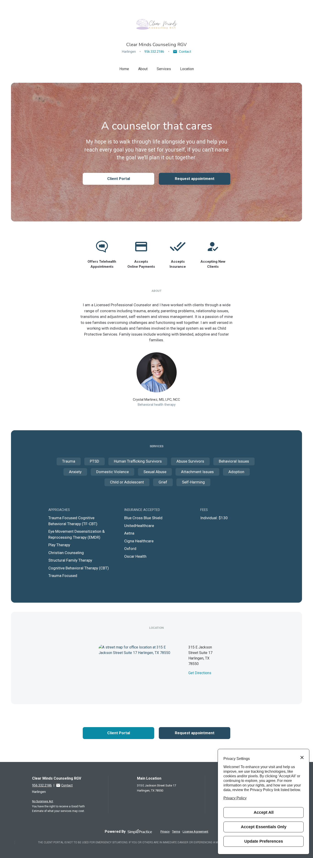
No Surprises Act (42, 801)
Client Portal (118, 178)
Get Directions (199, 673)
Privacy (165, 831)
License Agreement (195, 831)
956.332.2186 (154, 52)
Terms (176, 831)
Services (164, 69)
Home (124, 69)
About (143, 69)
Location (187, 69)
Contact (185, 52)
